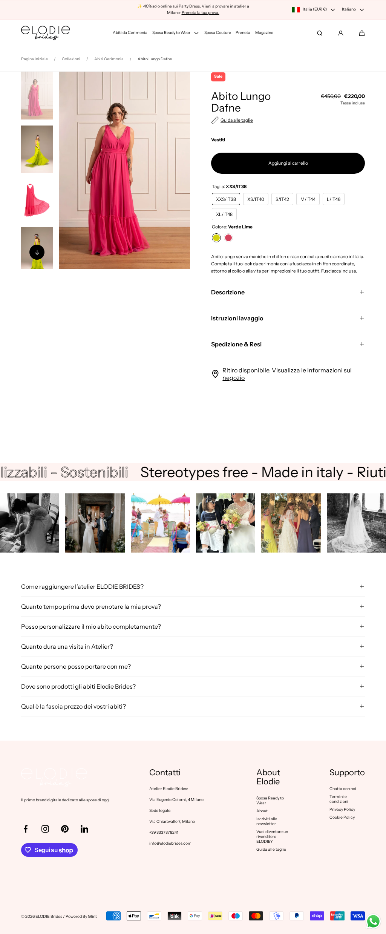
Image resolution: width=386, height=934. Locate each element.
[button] (362, 33)
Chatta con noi (342, 788)
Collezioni (71, 59)
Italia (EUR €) (315, 9)
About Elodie (268, 777)
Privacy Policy (342, 809)
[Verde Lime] (216, 237)
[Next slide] (36, 252)
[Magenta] (228, 237)
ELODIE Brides (48, 916)
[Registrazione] (341, 33)
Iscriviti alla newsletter (266, 821)
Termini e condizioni (338, 799)
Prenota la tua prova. (200, 12)
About (262, 810)
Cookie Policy (342, 817)
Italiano (349, 9)
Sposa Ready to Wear (270, 800)
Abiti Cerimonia (109, 59)
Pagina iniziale (34, 59)
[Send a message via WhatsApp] (373, 921)
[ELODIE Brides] (45, 33)
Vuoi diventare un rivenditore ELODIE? (272, 836)
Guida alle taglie (271, 849)
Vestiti (218, 139)
